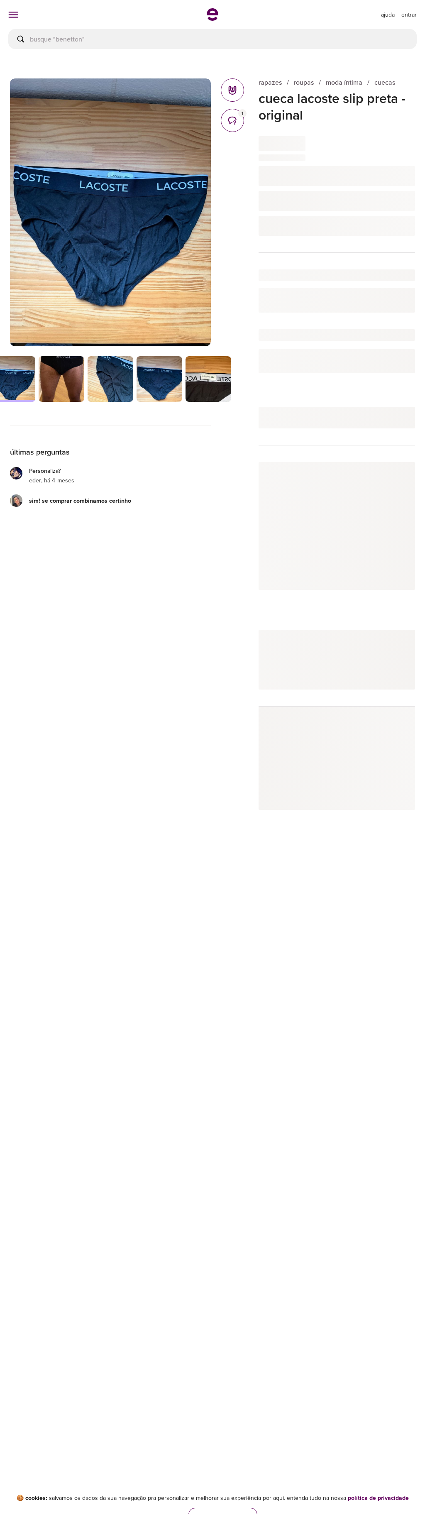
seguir (397, 477)
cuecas (384, 82)
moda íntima (344, 82)
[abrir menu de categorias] (13, 15)
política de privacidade (378, 1498)
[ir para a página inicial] (212, 18)
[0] (232, 90)
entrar (409, 14)
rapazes (270, 82)
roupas (304, 82)
